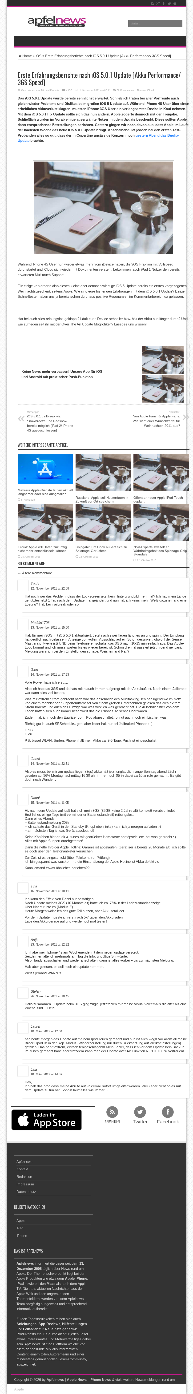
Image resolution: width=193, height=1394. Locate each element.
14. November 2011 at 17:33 (50, 674)
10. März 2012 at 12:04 (46, 1031)
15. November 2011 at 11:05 (50, 802)
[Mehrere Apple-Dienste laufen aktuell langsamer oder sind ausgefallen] (45, 469)
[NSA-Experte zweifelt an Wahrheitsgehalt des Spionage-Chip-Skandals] (161, 522)
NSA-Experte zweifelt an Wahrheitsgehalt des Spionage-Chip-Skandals (160, 550)
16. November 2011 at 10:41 (50, 891)
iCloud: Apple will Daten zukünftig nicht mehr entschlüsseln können (42, 548)
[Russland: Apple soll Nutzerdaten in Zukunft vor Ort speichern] (103, 472)
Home (27, 56)
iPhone (21, 1236)
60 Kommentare (125, 90)
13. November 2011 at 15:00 (50, 627)
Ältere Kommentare (35, 573)
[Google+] (158, 3)
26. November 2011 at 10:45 (50, 996)
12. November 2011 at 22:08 (50, 588)
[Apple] (175, 3)
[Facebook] (163, 3)
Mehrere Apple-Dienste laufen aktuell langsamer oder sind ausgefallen (45, 491)
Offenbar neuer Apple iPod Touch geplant (158, 499)
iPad (19, 1228)
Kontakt (22, 1169)
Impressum (25, 1184)
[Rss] (152, 3)
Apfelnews (24, 1162)
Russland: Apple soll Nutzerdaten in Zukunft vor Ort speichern (102, 499)
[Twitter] (169, 3)
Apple (20, 1221)
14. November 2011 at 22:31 (50, 763)
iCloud (150, 90)
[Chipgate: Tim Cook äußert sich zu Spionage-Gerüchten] (103, 522)
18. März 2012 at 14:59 (46, 1074)
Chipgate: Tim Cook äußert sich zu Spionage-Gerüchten (101, 548)
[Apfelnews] (55, 21)
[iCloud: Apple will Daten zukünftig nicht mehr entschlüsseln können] (45, 522)
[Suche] (178, 23)
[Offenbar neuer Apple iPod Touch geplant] (161, 472)
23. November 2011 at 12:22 (50, 944)
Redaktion (24, 1177)
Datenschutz (26, 1192)
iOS (38, 56)
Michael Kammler (50, 90)
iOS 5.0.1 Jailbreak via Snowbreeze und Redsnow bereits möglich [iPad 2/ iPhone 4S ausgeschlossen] (50, 421)
